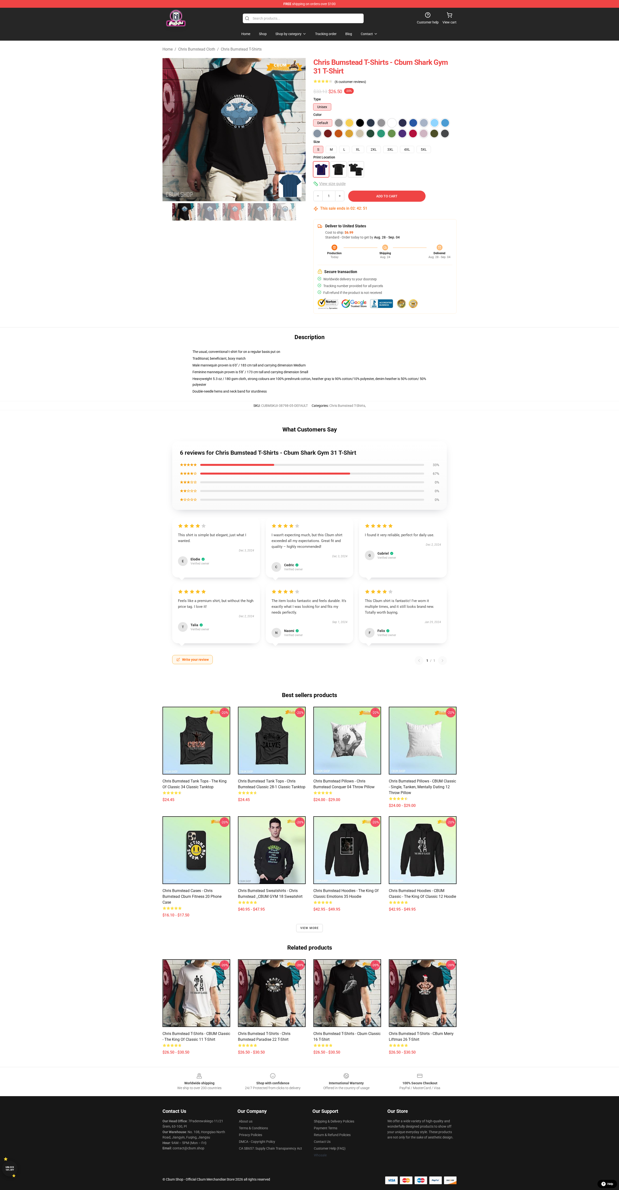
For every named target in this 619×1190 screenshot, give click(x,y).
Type (317, 99)
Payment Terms (325, 1128)
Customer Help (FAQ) (330, 1148)
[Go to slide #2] (209, 212)
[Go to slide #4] (259, 212)
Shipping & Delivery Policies (334, 1121)
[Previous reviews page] (419, 660)
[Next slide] (298, 130)
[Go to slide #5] (284, 212)
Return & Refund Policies (332, 1135)
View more (309, 928)
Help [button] (610, 1184)
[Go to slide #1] (183, 212)
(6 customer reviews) (350, 82)
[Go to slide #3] (234, 212)
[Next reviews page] (442, 660)
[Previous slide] (170, 130)
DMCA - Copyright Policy (257, 1142)
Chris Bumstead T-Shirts (241, 49)
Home (167, 49)
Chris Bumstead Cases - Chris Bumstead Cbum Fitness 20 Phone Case (191, 896)
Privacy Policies (250, 1135)
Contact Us (322, 1142)
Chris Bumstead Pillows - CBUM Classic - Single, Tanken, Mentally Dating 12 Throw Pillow (422, 787)
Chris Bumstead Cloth (196, 49)
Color (317, 115)
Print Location (324, 157)
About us (245, 1121)
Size (316, 142)
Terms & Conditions (253, 1128)
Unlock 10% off (10, 1168)
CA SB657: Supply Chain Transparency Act (270, 1148)
